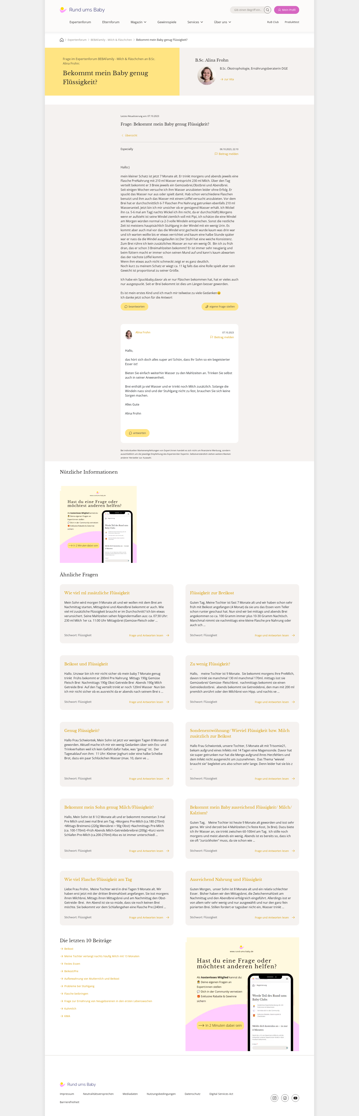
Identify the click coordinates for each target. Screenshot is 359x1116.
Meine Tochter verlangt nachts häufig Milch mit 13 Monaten (101, 956)
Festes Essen (72, 963)
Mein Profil (289, 10)
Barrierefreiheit (69, 1102)
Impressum (67, 1094)
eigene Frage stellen (222, 306)
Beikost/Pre (71, 971)
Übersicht (131, 135)
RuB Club (273, 22)
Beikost (68, 948)
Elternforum (110, 22)
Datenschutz (192, 1094)
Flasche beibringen (76, 993)
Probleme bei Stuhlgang (79, 986)
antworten (139, 433)
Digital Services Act (221, 1094)
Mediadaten (130, 1094)
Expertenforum (80, 22)
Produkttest (292, 22)
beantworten (137, 306)
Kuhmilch (70, 1008)
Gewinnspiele (166, 22)
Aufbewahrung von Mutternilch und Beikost (91, 978)
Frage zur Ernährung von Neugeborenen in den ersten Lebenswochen (108, 1001)
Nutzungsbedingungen (161, 1094)
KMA (67, 1016)
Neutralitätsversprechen (98, 1094)
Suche (267, 9)
